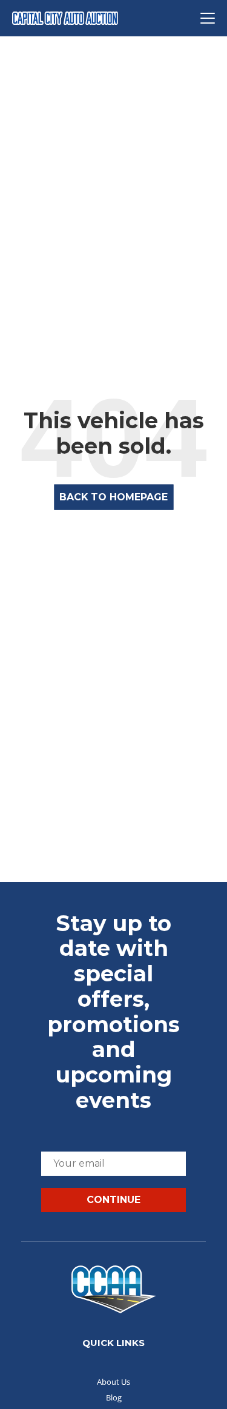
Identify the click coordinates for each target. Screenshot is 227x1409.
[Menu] (207, 18)
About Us (113, 1381)
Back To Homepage (113, 497)
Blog (114, 1397)
